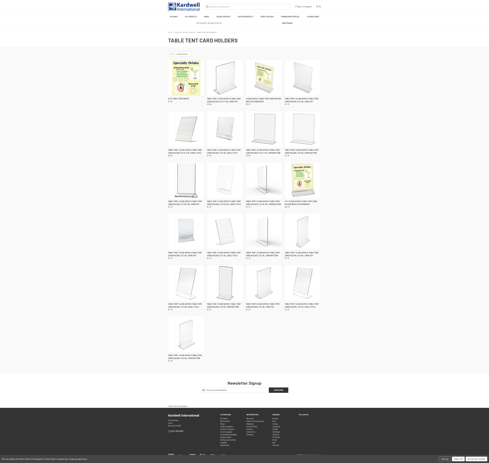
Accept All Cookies (476, 459)
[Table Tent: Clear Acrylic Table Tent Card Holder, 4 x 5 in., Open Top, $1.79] (302, 78)
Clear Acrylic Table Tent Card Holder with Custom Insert (263, 100)
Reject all (458, 459)
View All (276, 445)
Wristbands (287, 23)
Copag (275, 424)
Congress (276, 427)
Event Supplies (267, 17)
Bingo (206, 17)
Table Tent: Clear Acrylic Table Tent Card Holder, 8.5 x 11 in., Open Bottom (263, 151)
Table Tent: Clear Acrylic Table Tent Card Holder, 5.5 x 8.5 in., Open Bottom (263, 202)
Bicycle (275, 419)
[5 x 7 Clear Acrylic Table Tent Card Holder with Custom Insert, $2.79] (302, 180)
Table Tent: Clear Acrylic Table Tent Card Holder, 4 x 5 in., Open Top (302, 100)
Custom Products (245, 17)
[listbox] (184, 54)
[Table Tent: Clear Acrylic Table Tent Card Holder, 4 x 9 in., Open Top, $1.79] (302, 231)
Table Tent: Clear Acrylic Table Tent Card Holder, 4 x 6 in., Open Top (263, 305)
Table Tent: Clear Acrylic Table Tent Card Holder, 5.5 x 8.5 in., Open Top (185, 202)
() (319, 7)
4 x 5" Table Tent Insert (178, 99)
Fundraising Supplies (290, 17)
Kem (274, 421)
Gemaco (276, 435)
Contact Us (250, 432)
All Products (191, 17)
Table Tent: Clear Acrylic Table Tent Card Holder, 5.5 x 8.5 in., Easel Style (224, 202)
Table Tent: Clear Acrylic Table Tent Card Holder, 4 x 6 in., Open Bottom (185, 356)
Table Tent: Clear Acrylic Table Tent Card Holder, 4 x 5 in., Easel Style (224, 151)
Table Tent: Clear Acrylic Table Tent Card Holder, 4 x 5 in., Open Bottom (302, 151)
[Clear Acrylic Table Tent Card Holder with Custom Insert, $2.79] (264, 78)
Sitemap (249, 435)
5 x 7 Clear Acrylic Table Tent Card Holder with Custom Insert (301, 202)
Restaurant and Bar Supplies (209, 23)
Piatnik (275, 429)
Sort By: (172, 54)
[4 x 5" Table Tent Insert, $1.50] (186, 78)
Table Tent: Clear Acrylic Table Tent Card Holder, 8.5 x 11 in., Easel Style (185, 151)
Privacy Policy (251, 427)
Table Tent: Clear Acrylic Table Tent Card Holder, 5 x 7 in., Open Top (185, 254)
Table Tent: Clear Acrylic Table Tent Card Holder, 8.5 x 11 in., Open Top (224, 100)
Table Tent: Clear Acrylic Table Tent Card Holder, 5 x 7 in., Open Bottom (263, 254)
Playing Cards (313, 17)
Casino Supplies (223, 17)
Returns (249, 429)
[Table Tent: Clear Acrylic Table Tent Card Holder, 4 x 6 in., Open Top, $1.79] (264, 283)
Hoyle (275, 440)
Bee (274, 443)
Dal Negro (276, 432)
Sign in (300, 7)
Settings (445, 459)
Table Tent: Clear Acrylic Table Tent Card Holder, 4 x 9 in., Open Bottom (224, 305)
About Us (250, 419)
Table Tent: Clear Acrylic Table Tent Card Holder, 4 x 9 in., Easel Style (185, 305)
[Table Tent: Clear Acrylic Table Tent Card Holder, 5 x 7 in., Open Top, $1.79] (186, 231)
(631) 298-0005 (177, 431)
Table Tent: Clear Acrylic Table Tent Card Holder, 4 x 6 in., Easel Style (302, 305)
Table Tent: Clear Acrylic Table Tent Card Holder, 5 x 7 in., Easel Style (224, 254)
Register (308, 7)
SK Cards (174, 17)
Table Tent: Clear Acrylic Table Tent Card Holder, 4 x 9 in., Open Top (302, 254)
